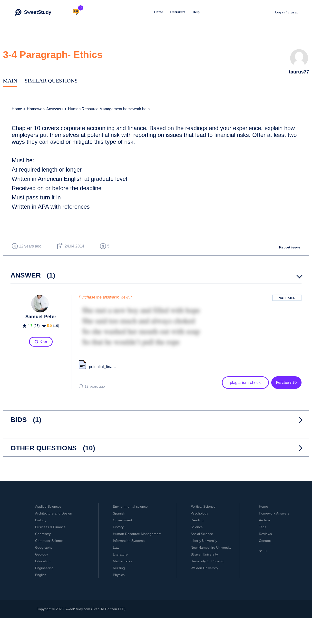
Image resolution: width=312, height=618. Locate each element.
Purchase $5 (286, 382)
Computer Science (49, 541)
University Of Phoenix (207, 561)
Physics (119, 575)
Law (116, 547)
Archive (264, 520)
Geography (43, 547)
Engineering (44, 568)
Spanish (119, 513)
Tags (262, 527)
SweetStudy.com (77, 609)
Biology (40, 520)
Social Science (202, 534)
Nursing (119, 568)
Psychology (199, 513)
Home (17, 109)
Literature (120, 554)
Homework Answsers (43, 109)
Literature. (178, 12)
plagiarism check (245, 382)
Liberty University (204, 541)
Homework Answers (274, 513)
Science (197, 527)
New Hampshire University (211, 547)
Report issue (289, 247)
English (40, 575)
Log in (280, 12)
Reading (197, 520)
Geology (41, 554)
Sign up (293, 12)
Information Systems (129, 541)
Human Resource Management (137, 534)
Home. (159, 12)
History (118, 527)
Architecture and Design (53, 513)
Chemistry (43, 534)
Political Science (203, 506)
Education (42, 561)
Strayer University (204, 554)
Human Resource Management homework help (107, 109)
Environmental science (130, 506)
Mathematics (123, 561)
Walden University (204, 568)
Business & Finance (50, 527)
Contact (265, 541)
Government (122, 520)
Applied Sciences (48, 506)
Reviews (265, 534)
